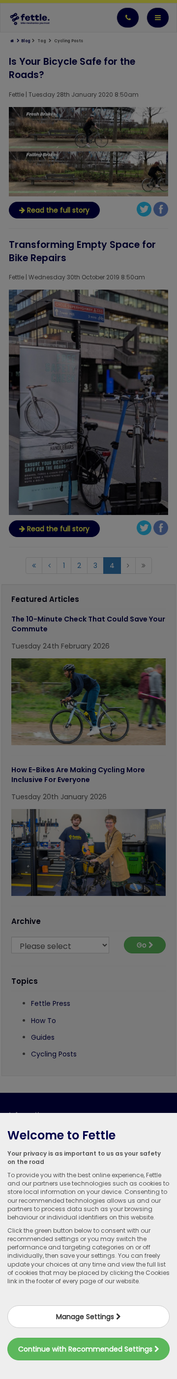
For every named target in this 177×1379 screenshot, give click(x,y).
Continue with (86, 1349)
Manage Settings (86, 1317)
